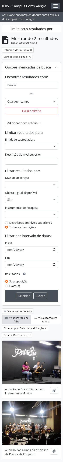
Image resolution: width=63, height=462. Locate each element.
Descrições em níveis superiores (30, 223)
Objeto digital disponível (21, 193)
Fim (7, 258)
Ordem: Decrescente (16, 335)
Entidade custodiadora (20, 139)
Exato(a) (14, 286)
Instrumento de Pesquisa (21, 208)
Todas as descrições (22, 227)
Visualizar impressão (19, 311)
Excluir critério (31, 111)
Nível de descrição (17, 178)
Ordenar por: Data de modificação (24, 328)
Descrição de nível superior (23, 154)
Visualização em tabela (47, 319)
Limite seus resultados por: (31, 28)
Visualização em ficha (18, 319)
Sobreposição (18, 281)
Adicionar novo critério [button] (22, 123)
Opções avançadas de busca (28, 67)
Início (8, 243)
